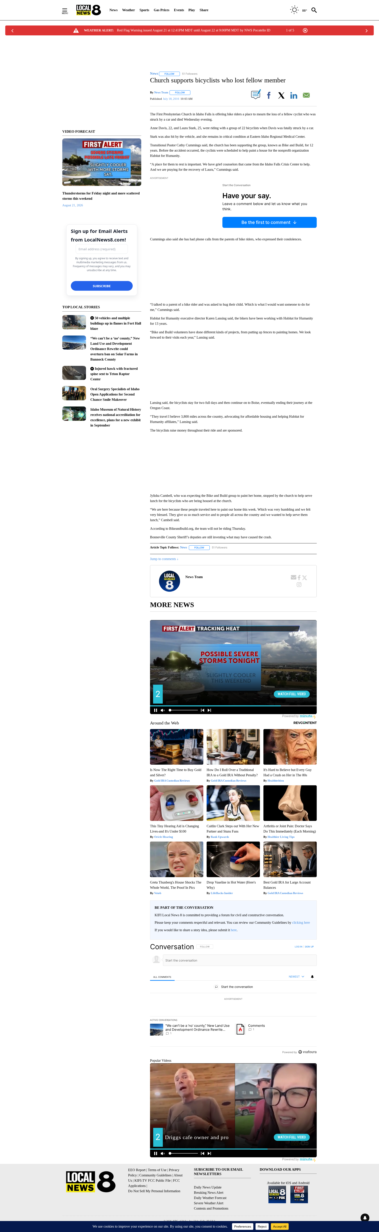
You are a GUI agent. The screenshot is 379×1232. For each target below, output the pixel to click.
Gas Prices (161, 10)
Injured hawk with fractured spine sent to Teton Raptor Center (114, 374)
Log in (298, 946)
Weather (128, 10)
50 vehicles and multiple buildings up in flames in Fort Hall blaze (115, 323)
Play (191, 10)
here (234, 930)
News (113, 10)
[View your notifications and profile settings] (312, 976)
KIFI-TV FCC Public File (152, 1180)
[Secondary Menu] (68, 10)
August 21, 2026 (72, 205)
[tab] (162, 976)
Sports (144, 10)
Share (204, 10)
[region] (233, 999)
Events (179, 10)
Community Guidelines (155, 1175)
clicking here (301, 922)
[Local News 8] (88, 10)
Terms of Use (157, 1170)
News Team (161, 92)
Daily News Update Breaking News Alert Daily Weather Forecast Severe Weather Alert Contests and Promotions (211, 1197)
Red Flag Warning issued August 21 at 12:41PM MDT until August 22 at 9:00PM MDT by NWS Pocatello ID (193, 30)
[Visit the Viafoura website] (307, 1052)
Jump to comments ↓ (164, 559)
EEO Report (136, 1170)
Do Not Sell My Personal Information (154, 1191)
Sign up (309, 946)
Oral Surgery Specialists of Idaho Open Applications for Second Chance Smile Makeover (114, 394)
